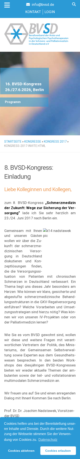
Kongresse (32, 141)
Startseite (13, 141)
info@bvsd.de (42, 4)
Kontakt (33, 12)
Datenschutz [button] (47, 439)
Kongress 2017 (55, 141)
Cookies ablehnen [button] (21, 450)
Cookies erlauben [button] (58, 450)
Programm (13, 102)
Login (50, 12)
